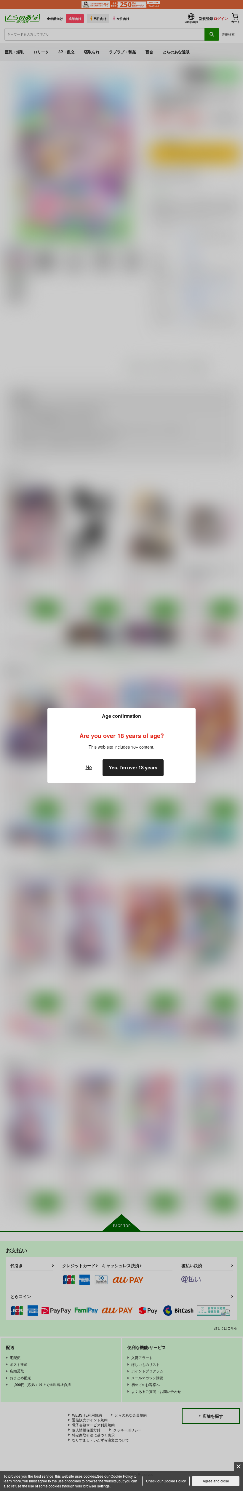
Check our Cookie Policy (166, 1480)
